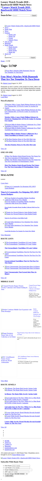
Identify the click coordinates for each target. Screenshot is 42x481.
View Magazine (6, 235)
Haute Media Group (18, 455)
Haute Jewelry (13, 47)
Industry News (13, 40)
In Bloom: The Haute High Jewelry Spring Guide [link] (21, 394)
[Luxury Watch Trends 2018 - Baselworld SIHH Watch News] (20, 458)
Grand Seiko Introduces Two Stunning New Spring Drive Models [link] (20, 231)
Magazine (8, 43)
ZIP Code (8, 472)
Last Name (8, 468)
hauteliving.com (10, 449)
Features (7, 33)
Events (11, 38)
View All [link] (3, 148)
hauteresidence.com (11, 448)
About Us (8, 442)
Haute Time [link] (8, 29)
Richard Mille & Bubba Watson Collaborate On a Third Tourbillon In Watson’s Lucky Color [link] (21, 134)
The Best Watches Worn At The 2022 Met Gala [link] (20, 145)
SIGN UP (8, 54)
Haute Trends (9, 45)
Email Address (9, 470)
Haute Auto (12, 48)
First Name (8, 466)
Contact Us (8, 444)
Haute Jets (12, 52)
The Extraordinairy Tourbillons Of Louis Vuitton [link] (21, 248)
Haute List (12, 36)
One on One (8, 41)
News (6, 31)
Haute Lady (12, 34)
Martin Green (7, 83)
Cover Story (4, 183)
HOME (7, 441)
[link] (21, 10)
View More (4, 381)
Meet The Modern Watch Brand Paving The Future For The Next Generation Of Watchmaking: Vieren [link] (22, 166)
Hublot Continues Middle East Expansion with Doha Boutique (37, 312)
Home (3, 61)
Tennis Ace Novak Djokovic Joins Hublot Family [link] (16, 218)
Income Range (9, 474)
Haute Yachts (13, 50)
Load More (4, 97)
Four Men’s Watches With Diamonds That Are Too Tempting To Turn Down (20, 77)
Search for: (6, 15)
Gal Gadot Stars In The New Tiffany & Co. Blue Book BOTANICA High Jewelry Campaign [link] (23, 407)
